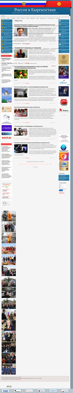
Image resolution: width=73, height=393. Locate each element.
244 (42, 164)
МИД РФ (5, 27)
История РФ (58, 18)
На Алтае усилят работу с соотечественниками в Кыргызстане (31, 87)
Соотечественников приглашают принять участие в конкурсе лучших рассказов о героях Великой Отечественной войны (6, 175)
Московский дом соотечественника (7, 51)
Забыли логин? (61, 192)
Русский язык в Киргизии (28, 48)
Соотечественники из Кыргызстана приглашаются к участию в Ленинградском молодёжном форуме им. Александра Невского (7, 155)
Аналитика (53, 66)
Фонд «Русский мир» (65, 20)
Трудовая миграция (39, 35)
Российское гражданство (33, 40)
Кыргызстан (5, 201)
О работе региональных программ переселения (53, 33)
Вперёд (46, 164)
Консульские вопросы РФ (43, 40)
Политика (8, 18)
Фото (2, 63)
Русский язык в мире (37, 48)
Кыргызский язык (5, 53)
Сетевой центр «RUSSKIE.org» (64, 31)
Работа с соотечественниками (26, 25)
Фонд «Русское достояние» (64, 41)
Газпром (5, 391)
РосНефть (17, 391)
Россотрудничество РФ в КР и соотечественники (41, 25)
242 (38, 164)
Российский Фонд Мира (64, 34)
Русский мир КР (35, 28)
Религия (27, 18)
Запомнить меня (63, 188)
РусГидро (41, 391)
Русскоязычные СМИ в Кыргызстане (31, 63)
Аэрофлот (53, 391)
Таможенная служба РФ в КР (7, 41)
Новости (3, 15)
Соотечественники (5, 23)
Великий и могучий (46, 48)
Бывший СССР (32, 18)
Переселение (4, 30)
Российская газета (64, 24)
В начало (20, 164)
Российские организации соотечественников (23, 28)
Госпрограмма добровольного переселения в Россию (26, 33)
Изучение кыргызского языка (18, 55)
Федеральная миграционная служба (8, 34)
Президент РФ (6, 20)
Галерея (3, 61)
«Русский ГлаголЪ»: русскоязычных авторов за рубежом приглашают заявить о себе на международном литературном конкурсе (6, 149)
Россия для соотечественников (21, 35)
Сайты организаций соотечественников (8, 65)
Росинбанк (29, 391)
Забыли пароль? (62, 193)
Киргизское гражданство (26, 43)
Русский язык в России (19, 48)
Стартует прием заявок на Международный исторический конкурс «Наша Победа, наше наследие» (6, 169)
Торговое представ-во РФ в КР (8, 44)
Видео (5, 63)
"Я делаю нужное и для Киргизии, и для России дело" (28, 126)
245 (44, 164)
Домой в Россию (31, 35)
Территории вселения (40, 33)
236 (26, 164)
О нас (8, 63)
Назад (24, 164)
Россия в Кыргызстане (35, 9)
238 (30, 164)
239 (32, 164)
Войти (61, 190)
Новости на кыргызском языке (6, 55)
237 (28, 164)
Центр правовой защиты (64, 44)
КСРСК (62, 37)
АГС (62, 47)
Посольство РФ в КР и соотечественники (58, 25)
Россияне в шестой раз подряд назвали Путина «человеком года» (32, 142)
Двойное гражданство (52, 40)
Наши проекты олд (14, 63)
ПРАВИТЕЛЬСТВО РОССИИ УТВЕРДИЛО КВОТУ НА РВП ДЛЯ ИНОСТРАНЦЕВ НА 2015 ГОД (7, 75)
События (18, 18)
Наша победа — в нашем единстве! (45, 28)
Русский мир (3, 18)
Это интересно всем (50, 18)
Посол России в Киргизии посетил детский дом (27, 107)
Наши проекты (20, 63)
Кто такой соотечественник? (15, 25)
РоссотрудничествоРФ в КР (7, 38)
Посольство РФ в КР (12, 40)
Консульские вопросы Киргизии (15, 43)
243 (40, 164)
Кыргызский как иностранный (6, 58)
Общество (23, 18)
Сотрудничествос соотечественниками (65, 51)
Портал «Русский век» (64, 28)
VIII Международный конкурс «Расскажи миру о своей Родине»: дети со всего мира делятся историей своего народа (6, 162)
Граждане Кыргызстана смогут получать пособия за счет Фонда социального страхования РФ (6, 81)
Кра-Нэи (65, 391)
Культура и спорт (43, 18)
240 (34, 164)
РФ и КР (3, 38)
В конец (50, 164)
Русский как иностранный (55, 48)
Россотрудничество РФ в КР (22, 40)
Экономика (13, 18)
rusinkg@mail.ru (18, 379)
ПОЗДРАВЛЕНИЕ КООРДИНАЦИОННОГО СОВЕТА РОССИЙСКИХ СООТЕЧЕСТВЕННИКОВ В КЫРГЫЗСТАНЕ (31, 67)
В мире (37, 18)
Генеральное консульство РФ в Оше (8, 48)
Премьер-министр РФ (8, 24)
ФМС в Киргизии (13, 33)
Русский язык (4, 46)
